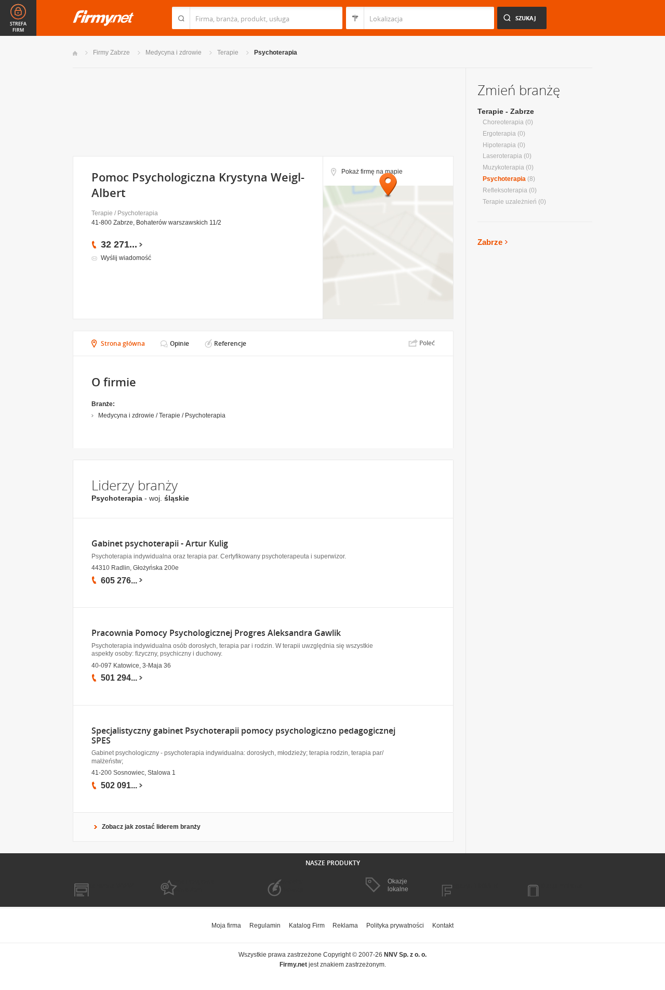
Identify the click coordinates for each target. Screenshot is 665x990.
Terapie (227, 52)
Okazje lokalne (398, 885)
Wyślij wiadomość (126, 258)
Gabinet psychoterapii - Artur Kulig (159, 543)
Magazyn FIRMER (472, 886)
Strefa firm (18, 27)
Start (75, 53)
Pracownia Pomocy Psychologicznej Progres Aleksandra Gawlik (216, 633)
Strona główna (123, 343)
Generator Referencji (288, 885)
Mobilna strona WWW (103, 886)
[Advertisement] (263, 111)
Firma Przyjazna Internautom (191, 885)
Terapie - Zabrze (505, 111)
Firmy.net (103, 18)
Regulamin (265, 925)
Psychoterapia (275, 52)
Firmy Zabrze (111, 52)
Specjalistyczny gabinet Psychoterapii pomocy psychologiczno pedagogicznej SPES (243, 735)
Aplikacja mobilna (557, 886)
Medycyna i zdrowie (173, 52)
